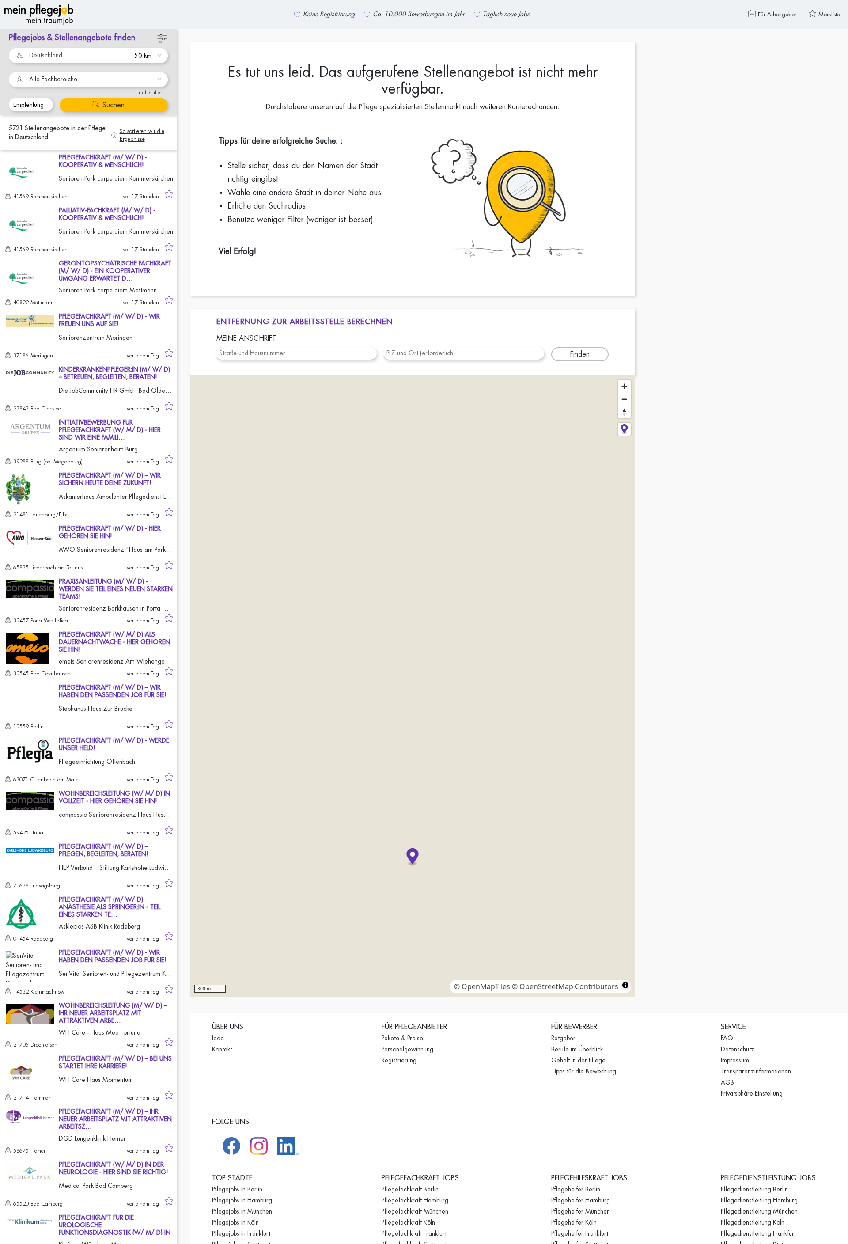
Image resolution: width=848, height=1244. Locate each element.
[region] (412, 686)
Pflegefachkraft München (415, 1211)
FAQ (727, 1038)
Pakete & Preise (402, 1038)
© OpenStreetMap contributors (565, 986)
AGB (727, 1082)
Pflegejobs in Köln (235, 1222)
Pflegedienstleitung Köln (752, 1222)
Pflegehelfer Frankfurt (579, 1233)
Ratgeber (563, 1038)
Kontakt (222, 1049)
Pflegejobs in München (242, 1211)
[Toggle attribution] (625, 985)
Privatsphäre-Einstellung (752, 1093)
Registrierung (399, 1060)
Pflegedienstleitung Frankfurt (758, 1233)
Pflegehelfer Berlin (575, 1189)
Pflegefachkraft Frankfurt (414, 1233)
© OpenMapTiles (482, 986)
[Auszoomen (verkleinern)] (624, 399)
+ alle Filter (150, 92)
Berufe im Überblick (577, 1049)
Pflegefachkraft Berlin (410, 1189)
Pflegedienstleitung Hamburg (759, 1200)
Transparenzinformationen (756, 1071)
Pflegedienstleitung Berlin (754, 1189)
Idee (218, 1038)
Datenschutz (737, 1049)
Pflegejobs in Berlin (237, 1189)
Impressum (735, 1060)
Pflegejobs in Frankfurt (241, 1233)
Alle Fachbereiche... (56, 79)
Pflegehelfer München (580, 1211)
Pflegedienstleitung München (759, 1211)
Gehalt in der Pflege (578, 1060)
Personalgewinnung (407, 1049)
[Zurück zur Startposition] (624, 429)
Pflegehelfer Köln (574, 1222)
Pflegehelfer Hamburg (580, 1200)
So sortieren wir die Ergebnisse (142, 135)
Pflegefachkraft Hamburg (415, 1200)
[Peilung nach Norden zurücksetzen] (624, 412)
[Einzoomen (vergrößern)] (624, 386)
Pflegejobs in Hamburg (242, 1200)
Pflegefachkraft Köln (408, 1222)
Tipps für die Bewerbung (583, 1071)
